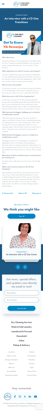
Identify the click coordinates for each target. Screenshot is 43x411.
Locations (11, 352)
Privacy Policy (31, 375)
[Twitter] (25, 396)
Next (25, 267)
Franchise (31, 360)
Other (21, 340)
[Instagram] (20, 396)
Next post (36, 193)
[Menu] (3, 4)
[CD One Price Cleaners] (21, 4)
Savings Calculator (11, 360)
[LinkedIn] (30, 396)
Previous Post (8, 193)
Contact (31, 363)
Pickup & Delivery (21, 345)
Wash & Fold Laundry (21, 326)
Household (21, 336)
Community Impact (11, 375)
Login (32, 367)
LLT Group (31, 406)
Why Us (11, 363)
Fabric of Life (11, 356)
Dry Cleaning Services (21, 322)
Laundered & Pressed (21, 331)
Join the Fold (21, 308)
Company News (21, 252)
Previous (18, 267)
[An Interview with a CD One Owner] (21, 241)
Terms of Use (31, 371)
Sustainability (11, 371)
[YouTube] (35, 396)
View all (21, 216)
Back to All (22, 193)
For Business (32, 356)
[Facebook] (15, 396)
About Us (11, 367)
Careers (31, 352)
